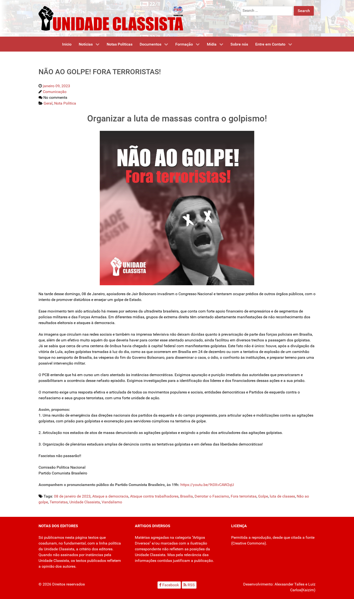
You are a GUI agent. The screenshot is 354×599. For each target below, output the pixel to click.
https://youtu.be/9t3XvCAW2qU (207, 484)
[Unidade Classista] (111, 18)
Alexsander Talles (289, 584)
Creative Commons (248, 543)
